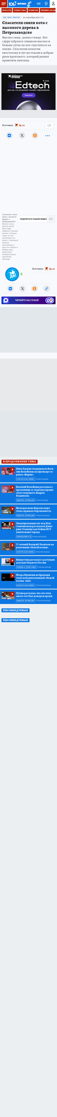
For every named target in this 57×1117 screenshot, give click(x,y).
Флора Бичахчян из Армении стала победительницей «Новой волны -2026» (35, 577)
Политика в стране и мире (26, 567)
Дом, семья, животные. (11, 17)
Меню (3, 3)
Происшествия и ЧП (24, 536)
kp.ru (22, 125)
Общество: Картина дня (25, 500)
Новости (6, 10)
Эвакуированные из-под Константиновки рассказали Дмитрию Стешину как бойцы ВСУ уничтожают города (34, 528)
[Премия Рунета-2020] (28, 4)
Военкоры (33, 10)
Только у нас (20, 10)
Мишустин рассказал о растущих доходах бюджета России (35, 561)
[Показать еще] (47, 135)
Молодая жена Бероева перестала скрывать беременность (33, 509)
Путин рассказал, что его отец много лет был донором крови (34, 595)
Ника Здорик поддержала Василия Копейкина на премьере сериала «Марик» (35, 471)
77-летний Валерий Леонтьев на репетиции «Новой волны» (35, 546)
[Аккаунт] (53, 3)
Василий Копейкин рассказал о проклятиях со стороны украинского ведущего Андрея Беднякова (35, 491)
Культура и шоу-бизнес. (25, 479)
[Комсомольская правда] (17, 3)
